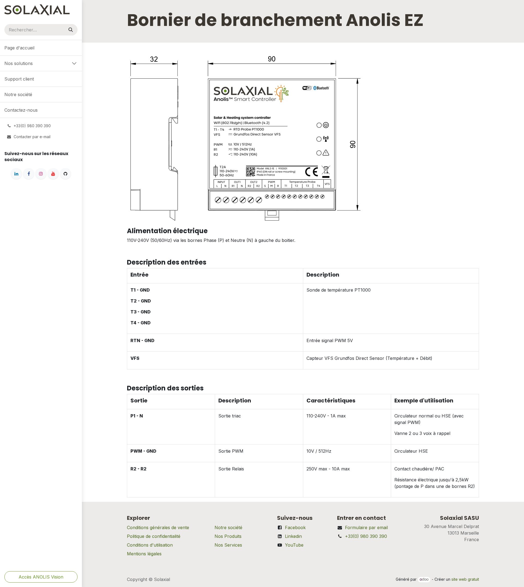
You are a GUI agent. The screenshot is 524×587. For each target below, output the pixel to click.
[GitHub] (65, 173)
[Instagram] (40, 173)
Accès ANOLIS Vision (41, 577)
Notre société (228, 527)
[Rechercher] (71, 29)
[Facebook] (28, 173)
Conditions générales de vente (158, 527)
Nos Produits (228, 536)
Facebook (295, 527)
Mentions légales (144, 553)
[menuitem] (41, 47)
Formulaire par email (366, 527)
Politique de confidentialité (153, 536)
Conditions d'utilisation (150, 545)
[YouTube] (53, 173)
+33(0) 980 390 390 (366, 536)
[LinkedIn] (16, 173)
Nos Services (228, 545)
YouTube (294, 545)
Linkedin (293, 536)
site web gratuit (465, 579)
